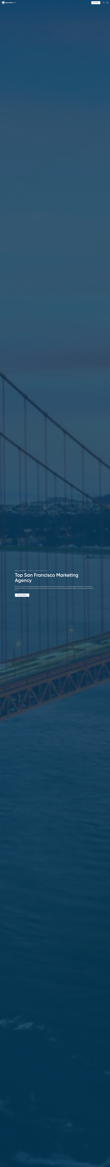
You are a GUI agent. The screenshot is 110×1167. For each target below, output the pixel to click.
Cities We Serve (22, 570)
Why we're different (22, 595)
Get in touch (96, 2)
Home (16, 570)
